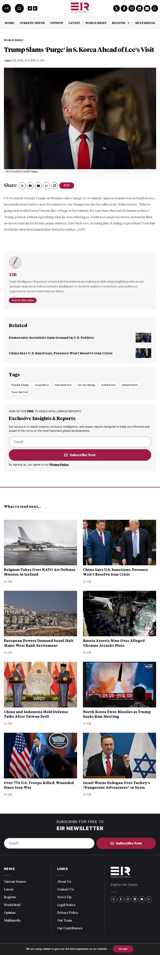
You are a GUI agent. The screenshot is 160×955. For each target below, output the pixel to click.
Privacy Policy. (59, 464)
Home (9, 23)
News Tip (64, 897)
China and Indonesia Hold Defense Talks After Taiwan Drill (36, 714)
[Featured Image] (143, 337)
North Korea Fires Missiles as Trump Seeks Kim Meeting (117, 714)
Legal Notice (66, 905)
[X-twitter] (116, 8)
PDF (67, 185)
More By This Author (23, 300)
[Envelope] (147, 8)
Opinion (56, 23)
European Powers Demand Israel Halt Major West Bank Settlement (39, 643)
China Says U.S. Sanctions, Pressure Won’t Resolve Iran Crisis (61, 353)
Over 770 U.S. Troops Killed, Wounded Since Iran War (39, 785)
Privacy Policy (67, 913)
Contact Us (65, 889)
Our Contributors (70, 928)
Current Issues (32, 23)
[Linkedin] (139, 8)
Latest (74, 23)
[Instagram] (131, 8)
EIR (42, 60)
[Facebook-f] (124, 8)
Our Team (64, 920)
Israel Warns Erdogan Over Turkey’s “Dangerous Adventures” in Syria (116, 785)
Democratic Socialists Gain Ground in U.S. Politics (51, 337)
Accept (123, 949)
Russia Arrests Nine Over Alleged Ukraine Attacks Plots (114, 643)
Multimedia (145, 23)
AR (6, 8)
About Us (64, 881)
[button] (22, 185)
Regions (118, 23)
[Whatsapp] (154, 8)
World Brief (96, 23)
